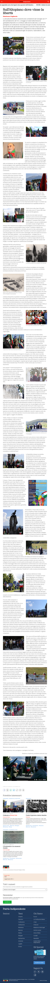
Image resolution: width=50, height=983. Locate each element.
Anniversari (5, 798)
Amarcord (36, 924)
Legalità (20, 943)
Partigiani (17, 825)
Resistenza (10, 859)
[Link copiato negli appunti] (17, 790)
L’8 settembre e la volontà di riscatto (11, 847)
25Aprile (20, 916)
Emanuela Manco (6, 817)
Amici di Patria (37, 933)
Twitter (38, 971)
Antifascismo (29, 825)
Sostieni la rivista (39, 962)
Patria (25, 1)
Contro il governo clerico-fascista (36, 815)
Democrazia (19, 858)
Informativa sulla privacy (13, 980)
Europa (20, 946)
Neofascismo (21, 938)
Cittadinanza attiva (13, 829)
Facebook (35, 971)
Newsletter (36, 938)
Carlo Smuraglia (6, 849)
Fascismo (41, 825)
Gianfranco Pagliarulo (10, 16)
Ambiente (20, 941)
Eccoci (35, 916)
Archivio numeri (37, 930)
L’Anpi (35, 922)
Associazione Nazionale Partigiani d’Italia (19, 979)
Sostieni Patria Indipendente (37, 942)
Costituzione (35, 825)
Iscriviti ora (7, 902)
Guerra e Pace (6, 825)
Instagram (42, 971)
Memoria (12, 825)
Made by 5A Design (43, 980)
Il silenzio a (10, 815)
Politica (20, 933)
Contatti (36, 935)
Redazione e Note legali (39, 927)
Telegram (35, 975)
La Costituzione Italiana (39, 919)
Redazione (28, 817)
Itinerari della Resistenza (14, 798)
